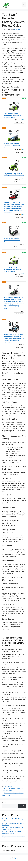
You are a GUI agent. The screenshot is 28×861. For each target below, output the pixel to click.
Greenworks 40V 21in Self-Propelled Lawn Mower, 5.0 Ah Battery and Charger (12, 269)
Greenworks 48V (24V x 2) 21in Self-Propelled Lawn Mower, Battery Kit (14, 175)
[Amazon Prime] (22, 119)
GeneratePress (14, 858)
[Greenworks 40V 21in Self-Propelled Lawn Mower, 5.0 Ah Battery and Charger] (14, 260)
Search (4, 803)
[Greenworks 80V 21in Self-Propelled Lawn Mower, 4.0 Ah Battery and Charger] (14, 106)
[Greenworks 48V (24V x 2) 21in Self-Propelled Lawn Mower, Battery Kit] (14, 165)
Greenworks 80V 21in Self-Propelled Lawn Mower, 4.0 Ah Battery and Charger (12, 115)
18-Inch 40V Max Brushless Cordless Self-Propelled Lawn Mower (12, 145)
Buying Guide (8, 786)
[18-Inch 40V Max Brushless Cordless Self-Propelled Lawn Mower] (14, 135)
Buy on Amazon (19, 122)
